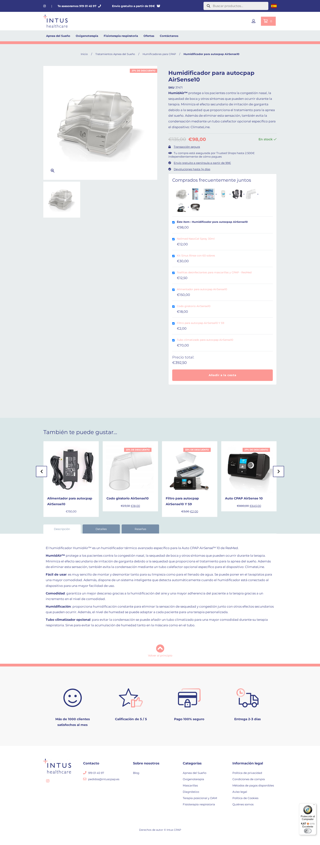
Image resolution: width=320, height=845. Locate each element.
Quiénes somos (243, 804)
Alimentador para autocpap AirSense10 (202, 289)
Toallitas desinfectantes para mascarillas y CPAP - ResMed (214, 272)
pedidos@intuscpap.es (103, 779)
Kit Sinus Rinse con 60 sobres (196, 255)
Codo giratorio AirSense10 (193, 306)
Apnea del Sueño (58, 36)
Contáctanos (169, 36)
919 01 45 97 (96, 773)
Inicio (84, 54)
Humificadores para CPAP (159, 54)
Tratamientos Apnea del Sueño (115, 54)
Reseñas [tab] (140, 529)
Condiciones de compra (248, 779)
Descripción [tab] (62, 529)
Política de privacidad (247, 773)
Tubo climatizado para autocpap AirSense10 (205, 339)
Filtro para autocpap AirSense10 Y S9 (200, 323)
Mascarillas (190, 785)
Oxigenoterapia (87, 36)
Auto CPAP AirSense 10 (244, 498)
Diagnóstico (191, 792)
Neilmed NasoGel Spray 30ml (196, 238)
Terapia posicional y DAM (200, 798)
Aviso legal (239, 792)
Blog (136, 773)
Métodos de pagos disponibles (253, 785)
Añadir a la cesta (222, 375)
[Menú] (314, 805)
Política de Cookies (245, 798)
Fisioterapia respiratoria (121, 36)
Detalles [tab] (101, 529)
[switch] (307, 831)
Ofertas (149, 36)
